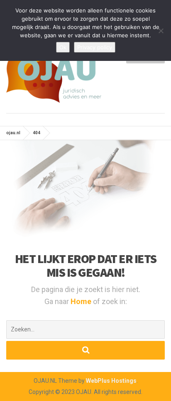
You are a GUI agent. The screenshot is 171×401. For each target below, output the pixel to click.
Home (82, 301)
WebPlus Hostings (111, 380)
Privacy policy (94, 47)
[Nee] (160, 31)
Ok (62, 47)
